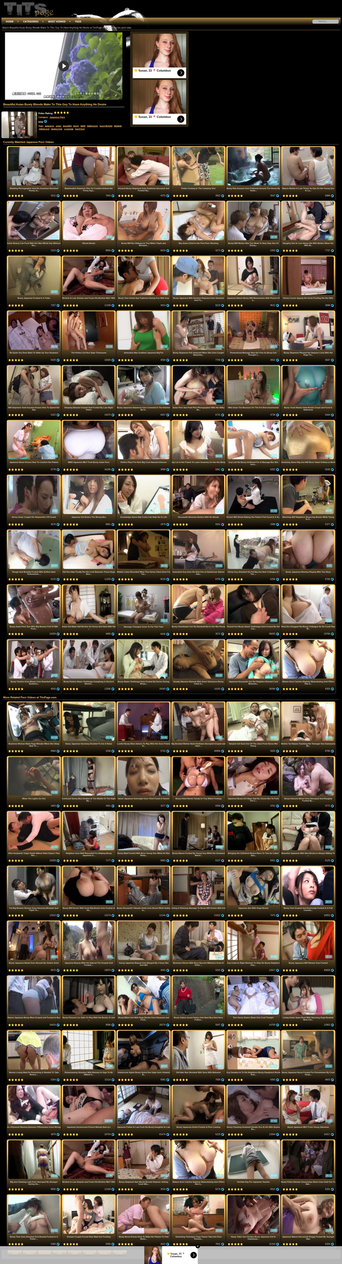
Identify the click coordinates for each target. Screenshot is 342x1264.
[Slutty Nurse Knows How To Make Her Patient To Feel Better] (143, 1195)
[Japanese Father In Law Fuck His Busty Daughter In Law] (143, 1086)
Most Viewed (57, 21)
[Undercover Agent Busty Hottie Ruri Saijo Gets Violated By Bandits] (143, 1031)
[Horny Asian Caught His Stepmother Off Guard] (34, 476)
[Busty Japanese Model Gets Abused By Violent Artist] (34, 922)
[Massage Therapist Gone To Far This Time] (143, 585)
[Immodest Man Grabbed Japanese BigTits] (143, 312)
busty (76, 126)
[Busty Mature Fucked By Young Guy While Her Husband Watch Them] (198, 812)
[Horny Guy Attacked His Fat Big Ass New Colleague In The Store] (253, 531)
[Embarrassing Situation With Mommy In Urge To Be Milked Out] (89, 1031)
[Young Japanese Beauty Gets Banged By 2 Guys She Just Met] (143, 922)
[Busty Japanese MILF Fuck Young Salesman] (308, 1086)
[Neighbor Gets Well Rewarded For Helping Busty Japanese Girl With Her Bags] (89, 812)
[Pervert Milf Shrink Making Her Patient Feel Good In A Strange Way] (253, 476)
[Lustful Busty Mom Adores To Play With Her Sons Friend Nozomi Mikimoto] (143, 703)
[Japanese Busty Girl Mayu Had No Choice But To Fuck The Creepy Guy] (253, 757)
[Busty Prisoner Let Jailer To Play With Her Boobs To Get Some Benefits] (89, 976)
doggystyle (56, 129)
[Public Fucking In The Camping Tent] (198, 147)
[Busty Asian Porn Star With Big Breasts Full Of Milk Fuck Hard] (34, 585)
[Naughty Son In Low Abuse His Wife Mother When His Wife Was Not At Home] (308, 202)
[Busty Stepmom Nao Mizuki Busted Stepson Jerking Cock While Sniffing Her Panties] (143, 1141)
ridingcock (44, 129)
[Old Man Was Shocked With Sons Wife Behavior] (198, 1031)
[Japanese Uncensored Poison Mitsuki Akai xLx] (89, 1086)
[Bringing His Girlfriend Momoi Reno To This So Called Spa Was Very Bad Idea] (253, 812)
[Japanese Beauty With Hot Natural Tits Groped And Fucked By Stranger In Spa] (89, 922)
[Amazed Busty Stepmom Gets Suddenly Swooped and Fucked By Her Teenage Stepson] (143, 147)
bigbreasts (92, 126)
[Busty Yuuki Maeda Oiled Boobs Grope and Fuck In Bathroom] (308, 366)
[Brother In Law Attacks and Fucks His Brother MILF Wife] (89, 257)
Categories (30, 21)
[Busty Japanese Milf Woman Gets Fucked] (308, 922)
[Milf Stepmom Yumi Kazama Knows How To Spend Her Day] (34, 366)
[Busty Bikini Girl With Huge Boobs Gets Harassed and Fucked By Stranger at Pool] (143, 976)
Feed (78, 21)
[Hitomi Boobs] (89, 202)
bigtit (83, 126)
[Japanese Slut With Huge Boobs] (253, 867)
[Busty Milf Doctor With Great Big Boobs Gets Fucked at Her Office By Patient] (89, 867)
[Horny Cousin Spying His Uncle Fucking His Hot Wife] (308, 257)
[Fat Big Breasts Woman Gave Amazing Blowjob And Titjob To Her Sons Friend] (34, 867)
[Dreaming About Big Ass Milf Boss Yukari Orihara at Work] (308, 421)
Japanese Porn (57, 117)
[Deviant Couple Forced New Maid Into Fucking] (89, 1195)
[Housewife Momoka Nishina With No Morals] (198, 476)
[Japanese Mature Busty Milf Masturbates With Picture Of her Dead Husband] (253, 257)
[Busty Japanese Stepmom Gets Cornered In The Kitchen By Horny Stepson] (143, 366)
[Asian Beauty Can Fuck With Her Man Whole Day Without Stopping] (34, 202)
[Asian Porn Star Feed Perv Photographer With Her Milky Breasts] (198, 366)
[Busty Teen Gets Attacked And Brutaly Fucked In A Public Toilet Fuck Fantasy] (34, 1195)
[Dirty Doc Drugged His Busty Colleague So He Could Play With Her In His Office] (308, 585)
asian (58, 126)
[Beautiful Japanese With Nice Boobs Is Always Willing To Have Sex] (308, 812)
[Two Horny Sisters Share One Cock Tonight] (253, 976)
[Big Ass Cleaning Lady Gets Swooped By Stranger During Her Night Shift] (34, 1141)
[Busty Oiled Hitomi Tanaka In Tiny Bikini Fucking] (198, 757)
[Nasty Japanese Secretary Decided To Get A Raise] (89, 703)
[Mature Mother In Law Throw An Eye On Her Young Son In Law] (308, 147)
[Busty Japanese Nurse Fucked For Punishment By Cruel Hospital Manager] (308, 1031)
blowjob (118, 126)
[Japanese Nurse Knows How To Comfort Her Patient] (34, 421)
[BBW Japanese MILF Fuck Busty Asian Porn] (89, 421)
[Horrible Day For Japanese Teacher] (253, 1141)
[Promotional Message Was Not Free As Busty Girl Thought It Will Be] (253, 312)
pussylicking (106, 126)
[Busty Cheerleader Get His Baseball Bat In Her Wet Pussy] (198, 585)
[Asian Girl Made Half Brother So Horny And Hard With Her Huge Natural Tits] (89, 585)
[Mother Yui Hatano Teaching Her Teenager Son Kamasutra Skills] (308, 703)
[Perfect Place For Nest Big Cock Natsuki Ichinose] (143, 421)
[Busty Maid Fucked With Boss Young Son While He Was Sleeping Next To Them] (143, 812)
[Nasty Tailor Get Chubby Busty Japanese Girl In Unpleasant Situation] (253, 1195)
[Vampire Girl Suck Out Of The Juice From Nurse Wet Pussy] (253, 703)
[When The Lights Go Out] (34, 757)
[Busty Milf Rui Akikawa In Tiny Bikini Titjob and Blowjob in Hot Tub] (143, 202)
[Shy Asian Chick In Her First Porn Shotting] (198, 202)
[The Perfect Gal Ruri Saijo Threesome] (89, 312)
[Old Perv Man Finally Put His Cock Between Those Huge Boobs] (89, 531)
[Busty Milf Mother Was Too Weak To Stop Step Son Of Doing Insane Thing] (253, 202)
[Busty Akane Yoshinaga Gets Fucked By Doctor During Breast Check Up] (143, 640)
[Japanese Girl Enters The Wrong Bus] (89, 476)
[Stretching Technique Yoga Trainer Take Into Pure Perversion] (198, 1195)
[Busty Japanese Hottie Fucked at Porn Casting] (198, 1086)
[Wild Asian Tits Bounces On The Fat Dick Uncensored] (253, 366)
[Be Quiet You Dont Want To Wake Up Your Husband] (34, 312)
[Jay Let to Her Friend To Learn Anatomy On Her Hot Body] (198, 421)
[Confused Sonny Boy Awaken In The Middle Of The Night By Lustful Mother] (89, 757)
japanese (49, 126)
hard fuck (80, 129)
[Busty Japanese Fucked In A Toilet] (34, 257)
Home (10, 21)
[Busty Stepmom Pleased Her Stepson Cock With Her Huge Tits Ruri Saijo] (308, 312)
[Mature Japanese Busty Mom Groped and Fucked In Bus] (34, 976)
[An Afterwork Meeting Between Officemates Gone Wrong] (34, 1086)
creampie (69, 129)
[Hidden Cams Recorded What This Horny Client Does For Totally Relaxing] (143, 531)
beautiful (67, 126)
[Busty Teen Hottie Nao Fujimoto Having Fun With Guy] (143, 257)
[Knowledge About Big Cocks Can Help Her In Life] (143, 476)
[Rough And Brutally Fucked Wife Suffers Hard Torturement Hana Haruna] (34, 531)
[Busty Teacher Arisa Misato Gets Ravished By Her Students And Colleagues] (34, 640)
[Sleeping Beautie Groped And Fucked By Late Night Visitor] (89, 366)
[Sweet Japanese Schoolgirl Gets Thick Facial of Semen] (143, 757)
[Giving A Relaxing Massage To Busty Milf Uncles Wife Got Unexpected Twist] (198, 867)
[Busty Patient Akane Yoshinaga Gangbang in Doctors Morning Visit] (89, 640)
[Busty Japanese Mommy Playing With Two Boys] (308, 531)
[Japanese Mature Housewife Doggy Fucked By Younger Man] (308, 1195)
